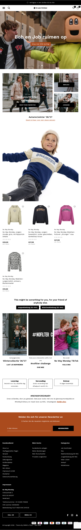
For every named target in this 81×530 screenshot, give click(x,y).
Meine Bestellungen (39, 451)
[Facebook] (67, 515)
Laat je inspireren (15, 365)
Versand (5, 454)
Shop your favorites (28, 105)
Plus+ (31, 525)
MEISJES (66, 84)
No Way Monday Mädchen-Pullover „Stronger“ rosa (64, 233)
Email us (28, 515)
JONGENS (66, 105)
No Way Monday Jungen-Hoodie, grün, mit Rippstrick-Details (14, 234)
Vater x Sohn (65, 459)
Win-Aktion (6, 468)
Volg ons (66, 365)
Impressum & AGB (9, 471)
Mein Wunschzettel (38, 454)
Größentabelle (7, 462)
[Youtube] (77, 515)
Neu (62, 451)
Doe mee (40, 367)
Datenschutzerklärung (10, 477)
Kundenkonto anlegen (39, 448)
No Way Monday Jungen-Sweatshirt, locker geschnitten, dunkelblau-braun (40, 234)
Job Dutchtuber (66, 448)
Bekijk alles (61, 402)
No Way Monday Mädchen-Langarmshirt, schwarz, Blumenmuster (13, 281)
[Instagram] (72, 515)
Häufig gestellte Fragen (10, 451)
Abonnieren (63, 428)
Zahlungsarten (7, 459)
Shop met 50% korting (40, 44)
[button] (4, 8)
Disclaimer (6, 474)
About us (6, 448)
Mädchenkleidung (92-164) (52, 307)
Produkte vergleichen (39, 457)
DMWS (25, 525)
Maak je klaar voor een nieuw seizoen (40, 120)
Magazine (6, 465)
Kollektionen (65, 465)
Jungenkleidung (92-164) (28, 307)
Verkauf (63, 462)
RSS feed (38, 525)
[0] (77, 8)
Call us (11, 515)
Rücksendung (7, 457)
